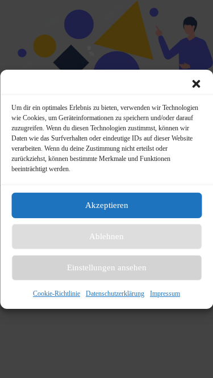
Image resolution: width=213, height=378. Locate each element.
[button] (196, 83)
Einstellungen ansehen (107, 267)
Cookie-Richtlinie (56, 293)
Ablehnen (106, 236)
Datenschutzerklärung (115, 293)
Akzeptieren (106, 205)
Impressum (165, 293)
